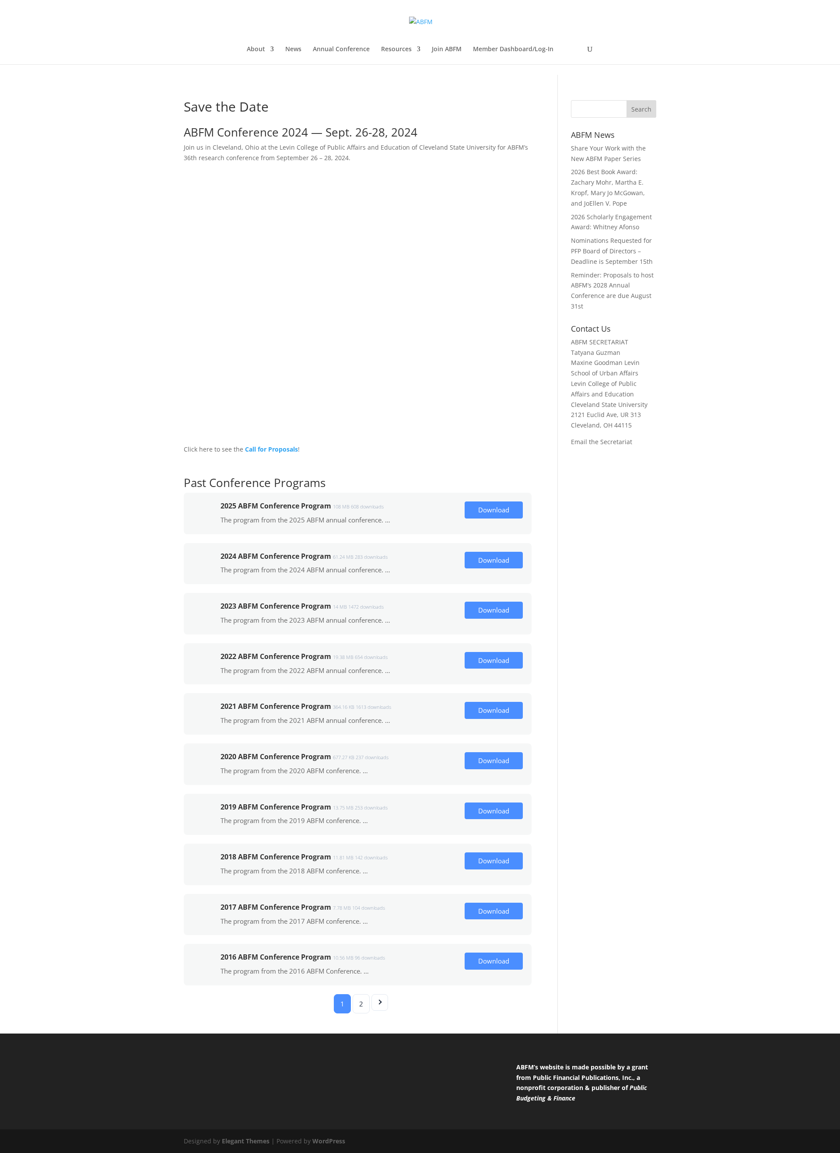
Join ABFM (447, 49)
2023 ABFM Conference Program (275, 606)
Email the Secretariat (601, 442)
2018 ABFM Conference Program (275, 857)
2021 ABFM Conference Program (275, 706)
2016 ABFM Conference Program (275, 957)
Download (493, 509)
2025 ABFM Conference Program (275, 506)
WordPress (328, 1141)
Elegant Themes (246, 1141)
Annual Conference (341, 49)
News (293, 49)
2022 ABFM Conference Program (275, 656)
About (256, 49)
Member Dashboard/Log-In (513, 49)
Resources (396, 49)
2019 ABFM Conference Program (275, 807)
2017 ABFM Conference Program (275, 907)
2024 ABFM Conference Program (275, 556)
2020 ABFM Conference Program (275, 756)
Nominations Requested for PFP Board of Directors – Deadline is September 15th (612, 251)
